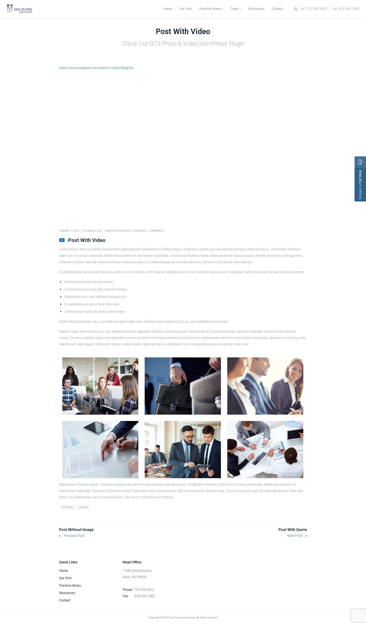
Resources (67, 593)
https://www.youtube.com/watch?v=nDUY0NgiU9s (96, 68)
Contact (64, 600)
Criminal (67, 507)
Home (63, 571)
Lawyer (83, 507)
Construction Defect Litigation (125, 230)
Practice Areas (70, 585)
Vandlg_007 (94, 230)
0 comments (156, 230)
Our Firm (65, 578)
